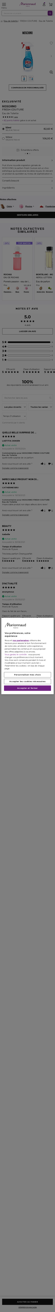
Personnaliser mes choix (27, 675)
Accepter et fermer (27, 688)
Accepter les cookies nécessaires (27, 681)
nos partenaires (21, 640)
